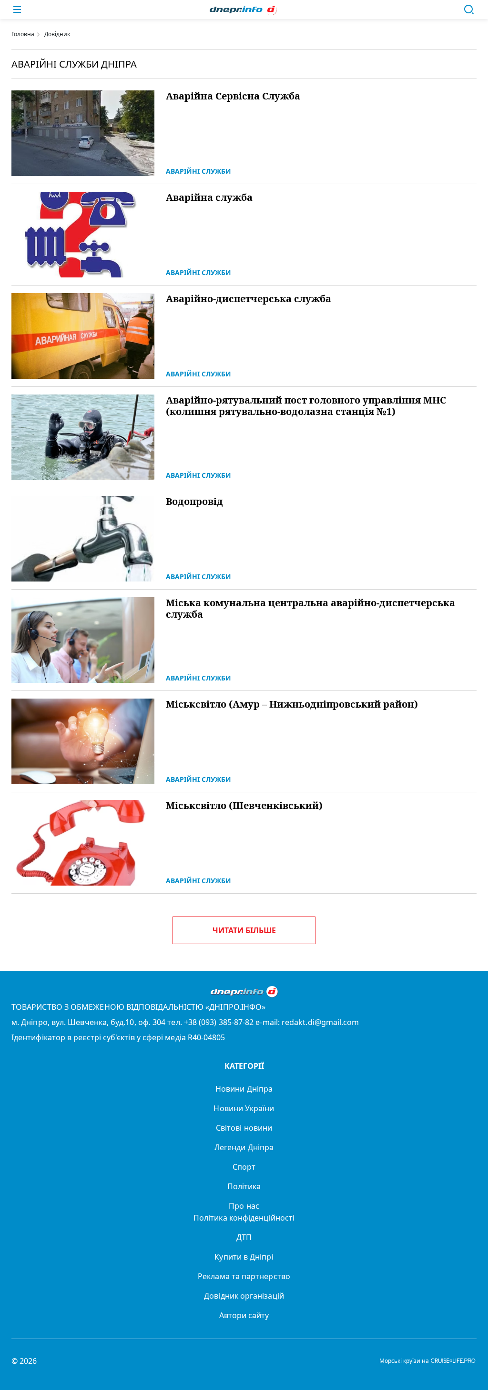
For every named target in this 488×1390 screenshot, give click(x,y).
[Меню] (17, 9)
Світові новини (244, 1128)
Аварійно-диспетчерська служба (248, 299)
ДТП (244, 1237)
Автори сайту (244, 1315)
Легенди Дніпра (244, 1147)
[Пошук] (469, 9)
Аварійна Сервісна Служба (233, 96)
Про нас (244, 1206)
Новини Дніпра (244, 1089)
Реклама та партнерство (244, 1276)
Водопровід (194, 501)
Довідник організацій (244, 1296)
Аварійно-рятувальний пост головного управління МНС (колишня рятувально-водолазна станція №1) (306, 405)
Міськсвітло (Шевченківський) (244, 805)
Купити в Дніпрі (243, 1257)
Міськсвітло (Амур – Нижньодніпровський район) (292, 704)
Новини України (244, 1108)
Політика (244, 1186)
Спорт (244, 1167)
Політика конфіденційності (244, 1218)
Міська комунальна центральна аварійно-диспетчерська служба (310, 608)
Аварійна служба (209, 197)
